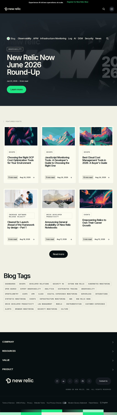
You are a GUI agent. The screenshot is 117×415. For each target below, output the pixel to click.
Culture (64, 309)
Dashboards (10, 284)
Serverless (86, 294)
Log (70, 38)
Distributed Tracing (67, 289)
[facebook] (82, 381)
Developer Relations (39, 284)
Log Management (45, 304)
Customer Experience (95, 304)
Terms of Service (8, 403)
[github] (76, 381)
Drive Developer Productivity (19, 304)
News (98, 38)
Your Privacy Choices (54, 403)
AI (75, 38)
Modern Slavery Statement (77, 403)
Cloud (41, 294)
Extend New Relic (76, 284)
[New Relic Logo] (12, 9)
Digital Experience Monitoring (62, 294)
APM (35, 38)
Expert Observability (30, 289)
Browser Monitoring (24, 309)
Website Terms (39, 403)
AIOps (25, 294)
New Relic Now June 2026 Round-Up (31, 64)
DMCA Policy (20, 403)
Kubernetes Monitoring (99, 284)
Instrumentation (74, 304)
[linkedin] (57, 381)
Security (89, 38)
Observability (24, 38)
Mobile (59, 304)
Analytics (49, 289)
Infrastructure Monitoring (53, 38)
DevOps (22, 284)
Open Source (10, 289)
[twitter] (70, 381)
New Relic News (83, 299)
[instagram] (89, 381)
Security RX (58, 284)
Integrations (101, 294)
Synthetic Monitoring (15, 299)
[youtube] (63, 381)
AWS (70, 299)
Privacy (29, 403)
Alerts (8, 309)
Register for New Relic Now (77, 2)
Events (33, 299)
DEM (80, 38)
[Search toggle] (104, 9)
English (105, 403)
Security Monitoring (47, 309)
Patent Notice (93, 403)
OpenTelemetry (12, 294)
